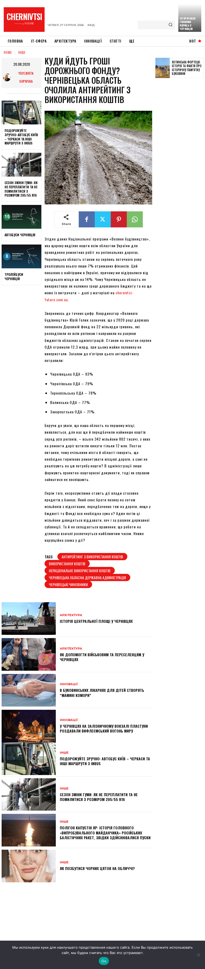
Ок (103, 961)
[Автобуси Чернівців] (21, 217)
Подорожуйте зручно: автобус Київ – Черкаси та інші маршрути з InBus (21, 136)
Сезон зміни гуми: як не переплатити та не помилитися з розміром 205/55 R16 (21, 188)
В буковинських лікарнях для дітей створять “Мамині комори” (102, 692)
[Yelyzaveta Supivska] (8, 77)
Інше (22, 52)
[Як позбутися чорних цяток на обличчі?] (29, 866)
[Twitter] (103, 219)
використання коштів (67, 563)
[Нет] (198, 954)
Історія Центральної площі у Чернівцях (96, 621)
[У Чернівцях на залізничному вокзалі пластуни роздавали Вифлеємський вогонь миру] (29, 726)
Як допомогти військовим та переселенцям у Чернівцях (102, 657)
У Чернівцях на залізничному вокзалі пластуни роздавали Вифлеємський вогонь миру (104, 728)
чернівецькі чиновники (68, 584)
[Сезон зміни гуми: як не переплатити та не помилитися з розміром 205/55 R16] (21, 165)
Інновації (69, 684)
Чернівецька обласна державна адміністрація (87, 577)
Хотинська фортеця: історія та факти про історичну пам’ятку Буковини (187, 68)
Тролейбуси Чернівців (14, 276)
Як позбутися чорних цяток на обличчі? (97, 868)
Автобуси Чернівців (20, 234)
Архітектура (71, 615)
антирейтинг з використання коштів (92, 556)
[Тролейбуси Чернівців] (21, 257)
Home (8, 52)
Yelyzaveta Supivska (25, 77)
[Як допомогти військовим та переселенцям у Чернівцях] (29, 654)
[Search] (170, 25)
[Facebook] (87, 219)
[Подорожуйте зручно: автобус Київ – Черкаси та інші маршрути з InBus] (21, 113)
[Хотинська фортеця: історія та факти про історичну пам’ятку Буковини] (162, 68)
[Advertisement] (180, 165)
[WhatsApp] (135, 219)
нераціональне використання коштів (80, 570)
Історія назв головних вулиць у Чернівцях (187, 23)
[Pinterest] (119, 219)
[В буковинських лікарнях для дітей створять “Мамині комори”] (29, 690)
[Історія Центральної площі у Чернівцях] (29, 618)
